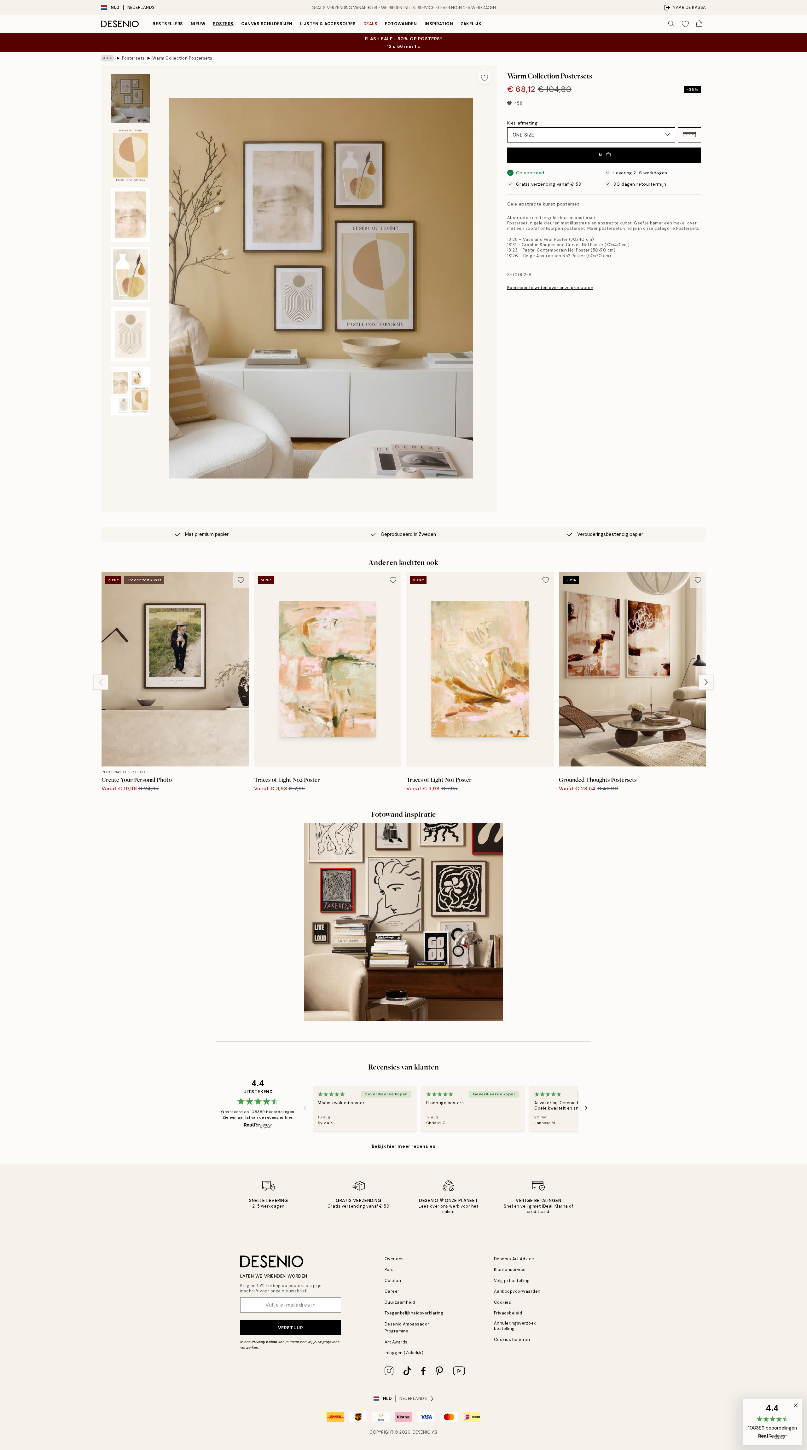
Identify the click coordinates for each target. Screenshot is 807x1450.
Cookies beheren (512, 1339)
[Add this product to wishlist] (484, 77)
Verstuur (290, 1328)
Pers (389, 1269)
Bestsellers (168, 23)
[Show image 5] (130, 334)
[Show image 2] (130, 155)
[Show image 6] (130, 391)
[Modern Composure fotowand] (403, 922)
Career (392, 1291)
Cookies (502, 1302)
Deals (370, 23)
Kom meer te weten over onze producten (550, 287)
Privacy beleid (264, 1341)
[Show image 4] (130, 274)
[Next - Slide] (706, 682)
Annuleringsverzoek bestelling (515, 1325)
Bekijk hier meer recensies (404, 1146)
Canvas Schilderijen (267, 23)
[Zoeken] (671, 24)
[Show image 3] (130, 215)
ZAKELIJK (471, 23)
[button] (689, 134)
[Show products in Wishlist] (685, 24)
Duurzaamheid (400, 1302)
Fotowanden (401, 23)
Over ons (394, 1259)
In (599, 155)
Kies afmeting (522, 122)
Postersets (133, 58)
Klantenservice (510, 1269)
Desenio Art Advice (514, 1259)
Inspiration (439, 23)
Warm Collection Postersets (182, 58)
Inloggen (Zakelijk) (404, 1352)
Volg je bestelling (512, 1280)
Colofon (393, 1280)
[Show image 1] (130, 98)
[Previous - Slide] (100, 682)
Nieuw (198, 23)
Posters (223, 23)
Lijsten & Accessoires (328, 23)
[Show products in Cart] (699, 24)
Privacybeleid (508, 1313)
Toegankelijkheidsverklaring (414, 1313)
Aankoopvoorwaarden (517, 1291)
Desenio (422, 1432)
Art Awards (396, 1342)
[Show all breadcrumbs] (107, 58)
